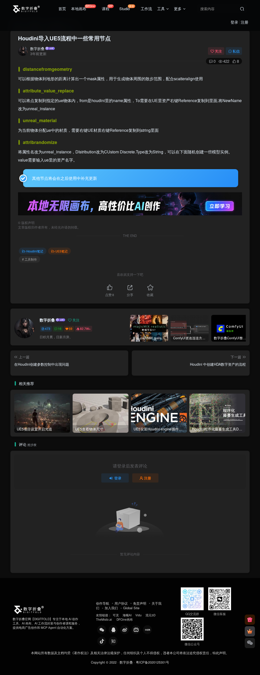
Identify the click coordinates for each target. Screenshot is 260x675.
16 (59, 328)
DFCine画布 (125, 619)
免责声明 (139, 603)
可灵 (116, 615)
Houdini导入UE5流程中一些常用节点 (64, 38)
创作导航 (102, 603)
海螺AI (127, 615)
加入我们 (111, 607)
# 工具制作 (29, 259)
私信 (236, 51)
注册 (244, 22)
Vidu (138, 615)
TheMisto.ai (104, 619)
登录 (234, 22)
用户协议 (121, 603)
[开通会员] (250, 631)
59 (70, 328)
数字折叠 (37, 48)
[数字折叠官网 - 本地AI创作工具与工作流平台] (29, 608)
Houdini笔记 (34, 251)
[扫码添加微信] (250, 643)
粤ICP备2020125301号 (152, 662)
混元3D (150, 615)
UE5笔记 (61, 251)
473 (47, 328)
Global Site (131, 607)
